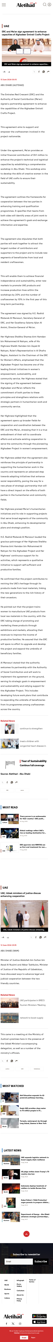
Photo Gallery (19, 1285)
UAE (6, 1280)
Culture (7, 1298)
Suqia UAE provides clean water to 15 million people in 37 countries (33, 1109)
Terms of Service (32, 1281)
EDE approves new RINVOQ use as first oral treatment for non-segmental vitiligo (32, 846)
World (6, 1285)
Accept (24, 1338)
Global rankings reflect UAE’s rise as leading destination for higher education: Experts (32, 831)
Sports (6, 1294)
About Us (20, 1295)
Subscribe (41, 1262)
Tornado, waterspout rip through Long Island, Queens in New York (33, 1122)
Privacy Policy (19, 1300)
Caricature (20, 1291)
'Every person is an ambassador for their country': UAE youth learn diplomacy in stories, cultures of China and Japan (33, 817)
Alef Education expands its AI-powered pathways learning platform (32, 1096)
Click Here (17, 1333)
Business (7, 1289)
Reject (33, 1338)
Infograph (20, 1280)
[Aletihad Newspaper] (26, 4)
